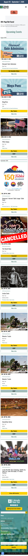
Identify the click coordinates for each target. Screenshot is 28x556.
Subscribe (14, 547)
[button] (26, 7)
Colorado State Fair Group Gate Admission (10, 68)
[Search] (26, 512)
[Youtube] (17, 505)
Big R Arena (5, 148)
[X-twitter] (15, 505)
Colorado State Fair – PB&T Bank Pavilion (10, 206)
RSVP (14, 154)
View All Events (14, 493)
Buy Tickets (14, 111)
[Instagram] (13, 505)
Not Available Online (14, 71)
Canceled (14, 256)
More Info (14, 74)
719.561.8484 (3, 518)
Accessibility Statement (9, 528)
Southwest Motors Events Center (8, 253)
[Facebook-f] (11, 505)
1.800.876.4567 (10, 518)
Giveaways (4, 531)
